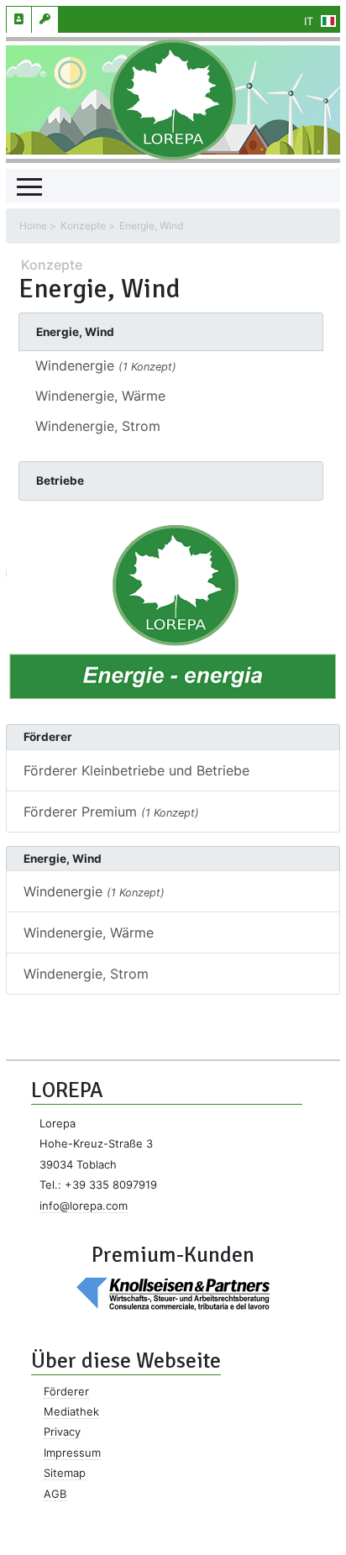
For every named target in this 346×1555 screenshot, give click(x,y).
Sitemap (65, 1472)
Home (33, 225)
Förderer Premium (111, 811)
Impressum (72, 1452)
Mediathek (71, 1411)
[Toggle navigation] (29, 185)
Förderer (66, 1391)
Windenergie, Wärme (100, 395)
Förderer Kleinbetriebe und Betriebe (136, 770)
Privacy (62, 1431)
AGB (55, 1493)
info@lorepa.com (83, 1205)
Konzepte (83, 225)
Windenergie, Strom (97, 426)
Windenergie (105, 365)
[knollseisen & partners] (173, 1292)
